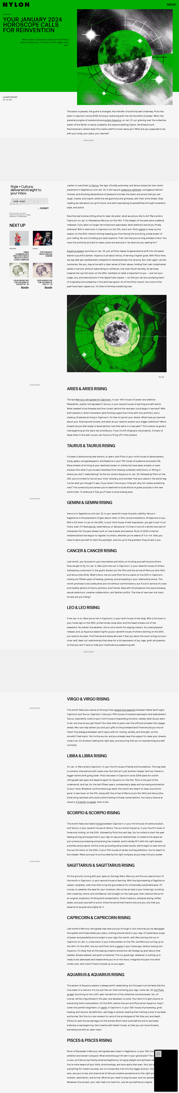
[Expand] (157, 1052)
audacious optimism (131, 189)
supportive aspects (125, 709)
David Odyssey (11, 97)
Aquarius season (75, 251)
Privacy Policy (22, 216)
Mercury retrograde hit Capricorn (93, 399)
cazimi (142, 229)
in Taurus (94, 185)
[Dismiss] (175, 1052)
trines (99, 823)
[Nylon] (16, 4)
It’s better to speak (86, 802)
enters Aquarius (112, 120)
